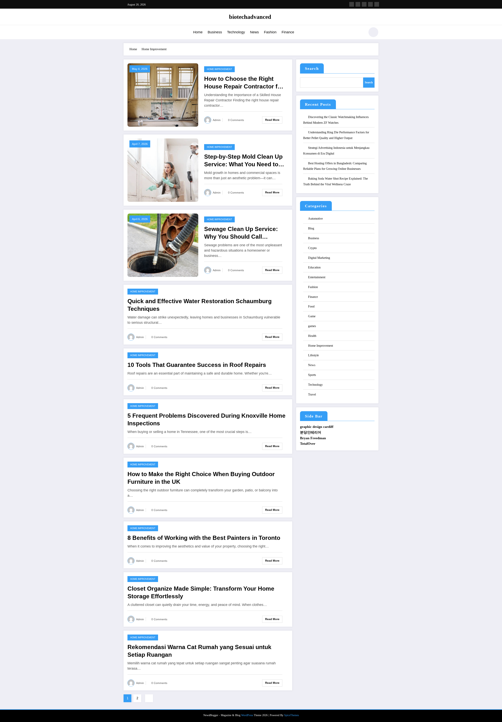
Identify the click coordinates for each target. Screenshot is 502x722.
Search (312, 68)
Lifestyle (313, 355)
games (312, 326)
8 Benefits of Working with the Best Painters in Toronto (203, 538)
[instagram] (370, 4)
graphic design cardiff (316, 427)
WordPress (247, 715)
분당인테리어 (310, 432)
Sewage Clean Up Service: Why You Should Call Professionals (241, 233)
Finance (288, 32)
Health (312, 335)
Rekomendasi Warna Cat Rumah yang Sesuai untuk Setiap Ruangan (199, 651)
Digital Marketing (319, 257)
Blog (311, 228)
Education (314, 267)
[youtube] (376, 4)
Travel (312, 394)
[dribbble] (364, 4)
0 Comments (236, 120)
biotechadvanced (250, 17)
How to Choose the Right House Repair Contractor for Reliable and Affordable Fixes (245, 82)
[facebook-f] (351, 4)
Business (215, 32)
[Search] (361, 33)
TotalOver (307, 444)
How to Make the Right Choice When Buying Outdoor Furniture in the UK (201, 478)
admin (217, 120)
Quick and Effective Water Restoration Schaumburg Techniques (199, 305)
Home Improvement (219, 69)
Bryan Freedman (313, 438)
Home (198, 32)
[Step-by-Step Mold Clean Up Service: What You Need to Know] (162, 169)
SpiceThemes (291, 715)
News (254, 32)
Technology (236, 32)
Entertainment (316, 277)
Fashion (270, 32)
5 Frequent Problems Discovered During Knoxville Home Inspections (206, 419)
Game (312, 316)
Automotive (315, 218)
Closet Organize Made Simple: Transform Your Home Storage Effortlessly (200, 592)
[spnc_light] (373, 32)
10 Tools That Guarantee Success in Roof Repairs (196, 365)
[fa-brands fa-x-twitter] (358, 4)
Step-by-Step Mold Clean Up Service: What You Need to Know (243, 160)
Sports (312, 374)
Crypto (312, 248)
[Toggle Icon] (126, 32)
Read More (272, 119)
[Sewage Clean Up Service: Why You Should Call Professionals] (162, 244)
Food (311, 306)
